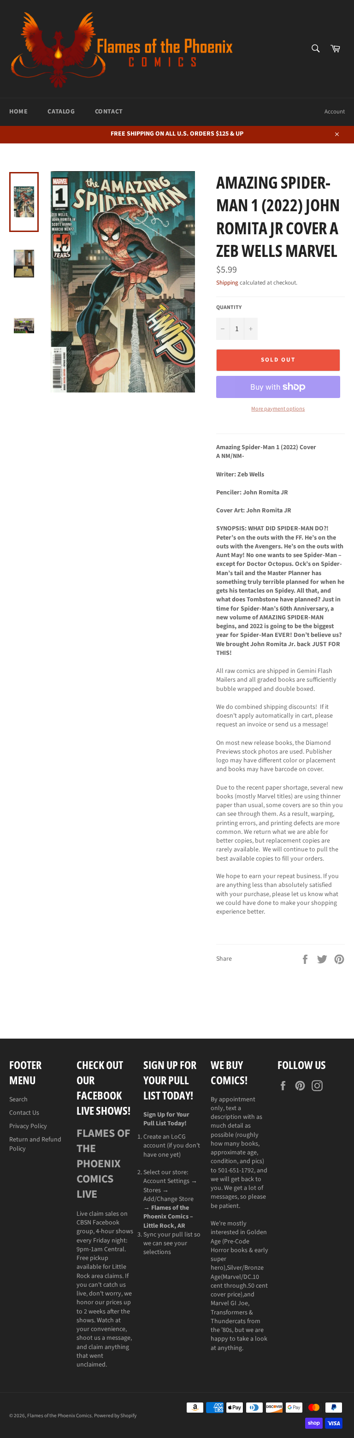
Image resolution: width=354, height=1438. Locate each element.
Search (18, 1099)
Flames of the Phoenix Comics (59, 1415)
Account (334, 111)
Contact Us (24, 1112)
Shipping (227, 283)
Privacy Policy (28, 1126)
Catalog (61, 111)
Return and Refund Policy (35, 1144)
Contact (109, 111)
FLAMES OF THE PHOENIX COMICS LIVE (103, 1163)
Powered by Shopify (115, 1415)
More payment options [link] (278, 409)
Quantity (229, 307)
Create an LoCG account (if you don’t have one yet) (171, 1145)
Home (18, 111)
